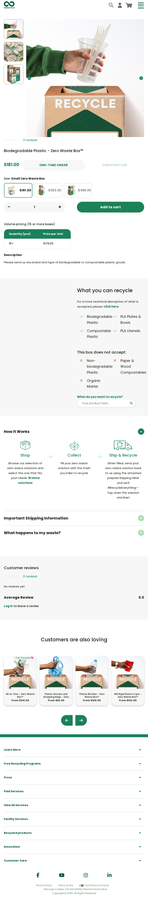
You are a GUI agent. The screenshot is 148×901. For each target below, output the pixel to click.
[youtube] (61, 875)
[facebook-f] (38, 875)
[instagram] (86, 875)
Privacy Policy (44, 885)
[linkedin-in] (109, 875)
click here (111, 307)
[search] (111, 5)
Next (141, 78)
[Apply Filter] (131, 403)
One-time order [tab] (53, 165)
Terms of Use (65, 885)
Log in (8, 606)
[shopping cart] (129, 5)
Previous (29, 78)
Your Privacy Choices (96, 885)
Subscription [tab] (114, 165)
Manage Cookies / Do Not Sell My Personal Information (75, 889)
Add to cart (110, 207)
